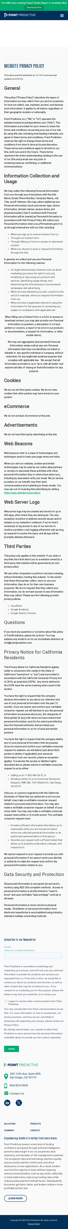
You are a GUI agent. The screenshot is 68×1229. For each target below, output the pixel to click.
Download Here (34, 7)
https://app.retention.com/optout (22, 493)
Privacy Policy (34, 1224)
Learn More (15, 1198)
